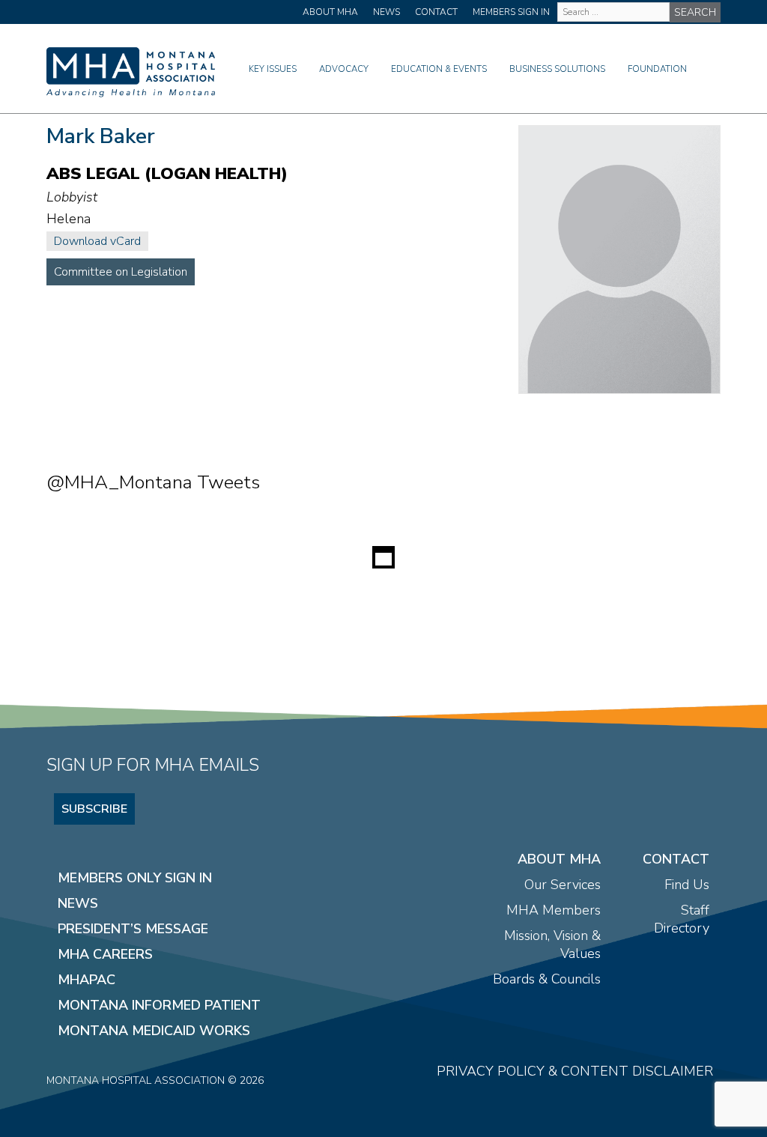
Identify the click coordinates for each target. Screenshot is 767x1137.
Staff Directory (681, 919)
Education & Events (439, 69)
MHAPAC (86, 980)
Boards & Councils (547, 979)
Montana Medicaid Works (154, 1031)
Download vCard (97, 241)
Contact (436, 12)
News (386, 12)
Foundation (657, 69)
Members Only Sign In (135, 878)
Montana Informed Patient (159, 1005)
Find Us (686, 885)
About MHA (330, 12)
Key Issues (273, 69)
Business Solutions (557, 69)
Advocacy (344, 69)
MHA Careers (105, 954)
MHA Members (553, 910)
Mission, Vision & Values (552, 944)
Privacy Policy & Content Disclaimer (575, 1071)
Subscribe (94, 809)
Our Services (562, 885)
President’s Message (133, 929)
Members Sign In (511, 12)
